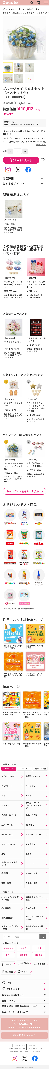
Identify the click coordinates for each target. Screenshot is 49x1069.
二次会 (39, 948)
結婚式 (23, 948)
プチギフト (8, 948)
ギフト (8, 954)
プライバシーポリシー (17, 1048)
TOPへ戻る (36, 1051)
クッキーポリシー (35, 1048)
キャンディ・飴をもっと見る (22, 491)
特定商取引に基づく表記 (19, 1051)
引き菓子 (38, 954)
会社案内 (32, 1045)
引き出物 (23, 954)
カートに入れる (21, 160)
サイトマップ (20, 1045)
